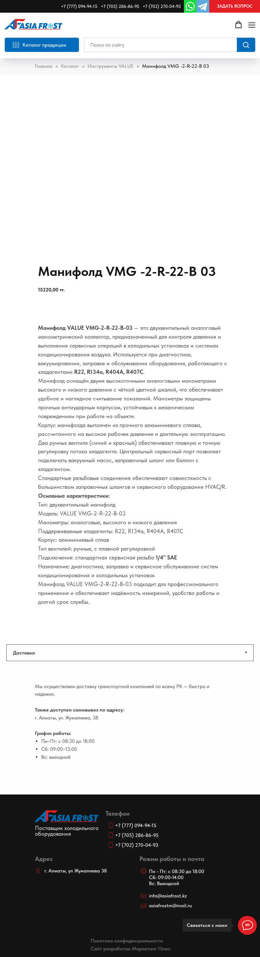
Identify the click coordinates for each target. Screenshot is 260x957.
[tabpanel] (130, 737)
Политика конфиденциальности (127, 941)
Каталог (70, 66)
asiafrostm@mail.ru (170, 906)
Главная (43, 66)
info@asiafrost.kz (168, 896)
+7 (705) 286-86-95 (120, 6)
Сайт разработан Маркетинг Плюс (131, 949)
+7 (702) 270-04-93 (162, 6)
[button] (234, 6)
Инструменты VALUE (110, 66)
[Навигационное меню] (251, 24)
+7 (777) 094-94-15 (79, 6)
